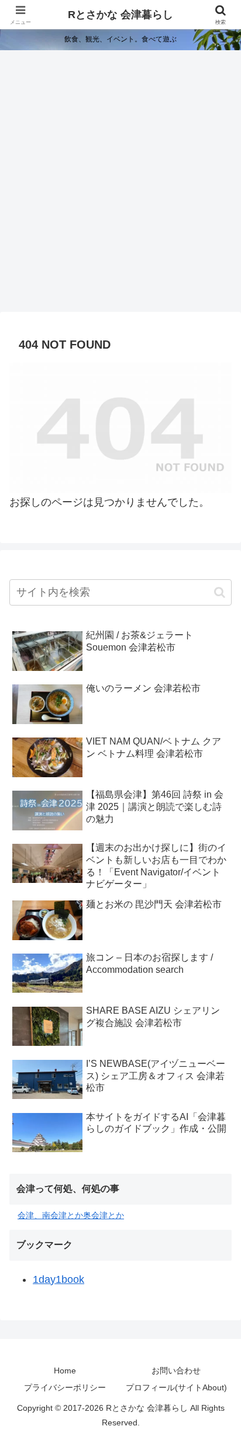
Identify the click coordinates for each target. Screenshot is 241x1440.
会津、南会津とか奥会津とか (71, 1215)
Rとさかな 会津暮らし (120, 14)
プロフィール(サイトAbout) (176, 1387)
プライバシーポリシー (65, 1387)
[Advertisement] (120, 184)
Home (65, 1370)
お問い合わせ (176, 1370)
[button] (219, 592)
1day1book (58, 1279)
